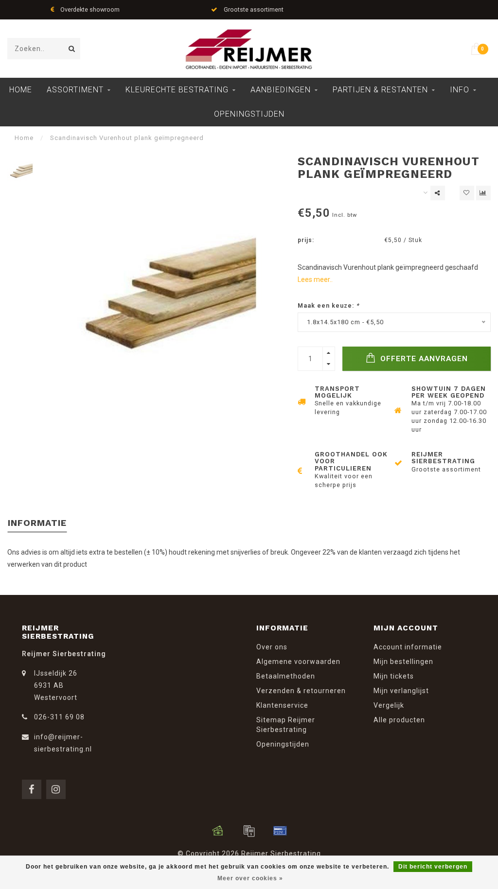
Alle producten (399, 720)
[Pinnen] (280, 830)
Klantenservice (282, 705)
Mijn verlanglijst (401, 691)
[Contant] (218, 830)
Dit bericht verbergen (432, 866)
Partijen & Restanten (380, 89)
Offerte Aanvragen (423, 358)
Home (20, 89)
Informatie (37, 523)
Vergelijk (389, 705)
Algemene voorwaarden (298, 661)
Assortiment (75, 89)
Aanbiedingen (280, 89)
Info (459, 89)
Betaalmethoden (285, 676)
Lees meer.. (315, 279)
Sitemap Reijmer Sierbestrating (285, 724)
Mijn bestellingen (403, 661)
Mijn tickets (394, 676)
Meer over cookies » (250, 878)
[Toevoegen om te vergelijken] (483, 193)
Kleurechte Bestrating (177, 89)
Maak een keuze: (328, 305)
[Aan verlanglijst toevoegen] (467, 193)
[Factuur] (249, 830)
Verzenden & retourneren (301, 691)
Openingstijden (249, 114)
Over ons (271, 647)
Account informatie (408, 647)
